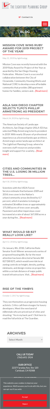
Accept (25, 397)
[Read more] (41, 90)
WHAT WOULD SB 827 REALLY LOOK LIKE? (19, 233)
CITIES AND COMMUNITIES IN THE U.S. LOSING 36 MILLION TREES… (24, 172)
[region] (25, 393)
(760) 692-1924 (25, 357)
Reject (25, 404)
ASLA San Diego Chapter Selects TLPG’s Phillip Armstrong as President (24, 108)
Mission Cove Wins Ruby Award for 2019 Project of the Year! (23, 48)
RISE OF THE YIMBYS (18, 288)
